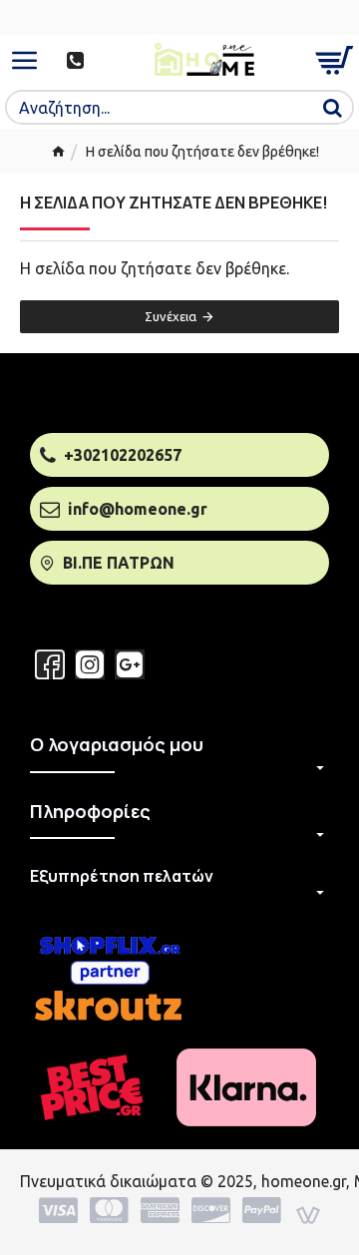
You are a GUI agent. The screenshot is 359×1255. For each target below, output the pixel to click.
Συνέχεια (170, 316)
